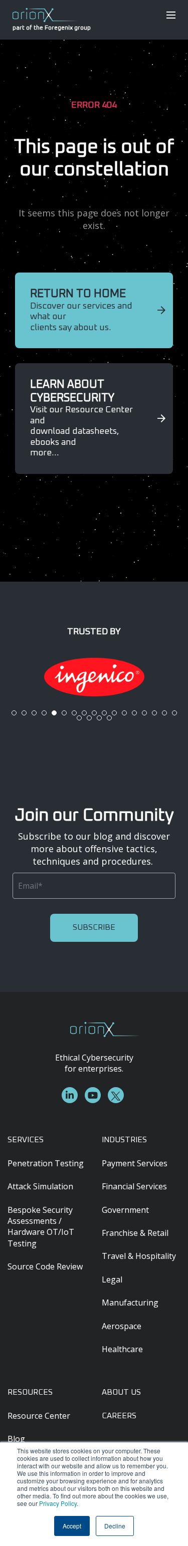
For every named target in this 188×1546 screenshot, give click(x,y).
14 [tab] (144, 712)
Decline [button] (114, 1525)
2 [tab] (24, 712)
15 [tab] (154, 712)
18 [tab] (79, 717)
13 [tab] (134, 712)
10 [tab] (104, 712)
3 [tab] (34, 712)
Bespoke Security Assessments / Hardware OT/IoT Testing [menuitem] (41, 1226)
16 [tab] (164, 712)
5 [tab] (54, 712)
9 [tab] (94, 712)
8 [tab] (84, 712)
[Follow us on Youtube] (93, 1095)
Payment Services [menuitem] (134, 1163)
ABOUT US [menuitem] (121, 1392)
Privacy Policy (58, 1503)
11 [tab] (114, 712)
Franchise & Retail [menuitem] (135, 1232)
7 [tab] (74, 712)
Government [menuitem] (125, 1209)
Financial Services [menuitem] (134, 1186)
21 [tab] (109, 717)
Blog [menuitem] (16, 1438)
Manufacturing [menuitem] (130, 1302)
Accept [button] (72, 1525)
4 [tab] (44, 712)
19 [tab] (89, 717)
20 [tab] (99, 717)
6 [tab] (64, 712)
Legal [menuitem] (112, 1279)
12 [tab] (124, 712)
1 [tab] (14, 712)
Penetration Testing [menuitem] (46, 1163)
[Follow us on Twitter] (116, 1095)
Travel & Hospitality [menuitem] (139, 1255)
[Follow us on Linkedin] (70, 1095)
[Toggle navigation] (171, 15)
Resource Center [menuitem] (39, 1415)
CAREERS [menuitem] (119, 1416)
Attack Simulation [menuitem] (40, 1186)
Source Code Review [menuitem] (45, 1266)
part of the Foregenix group (45, 28)
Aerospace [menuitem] (121, 1326)
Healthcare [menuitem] (122, 1349)
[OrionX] (45, 14)
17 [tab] (174, 712)
